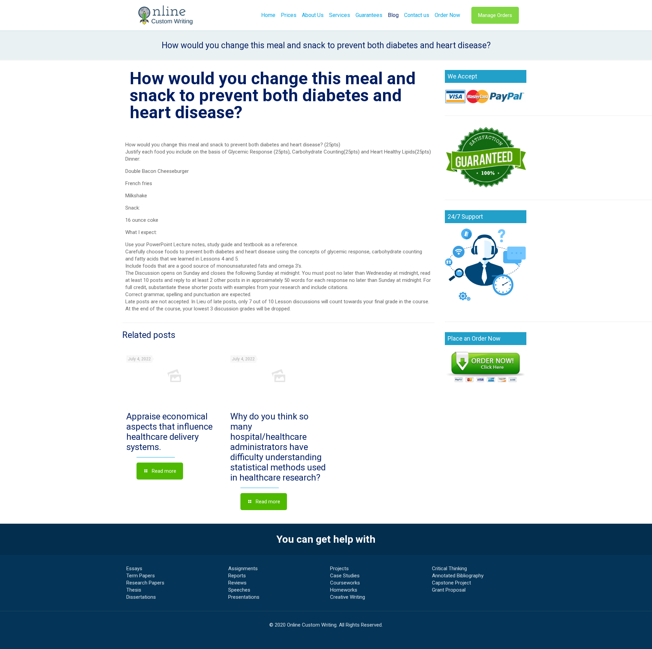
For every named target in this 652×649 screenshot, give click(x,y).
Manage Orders (495, 15)
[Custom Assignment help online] (165, 15)
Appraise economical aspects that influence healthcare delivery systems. (169, 431)
